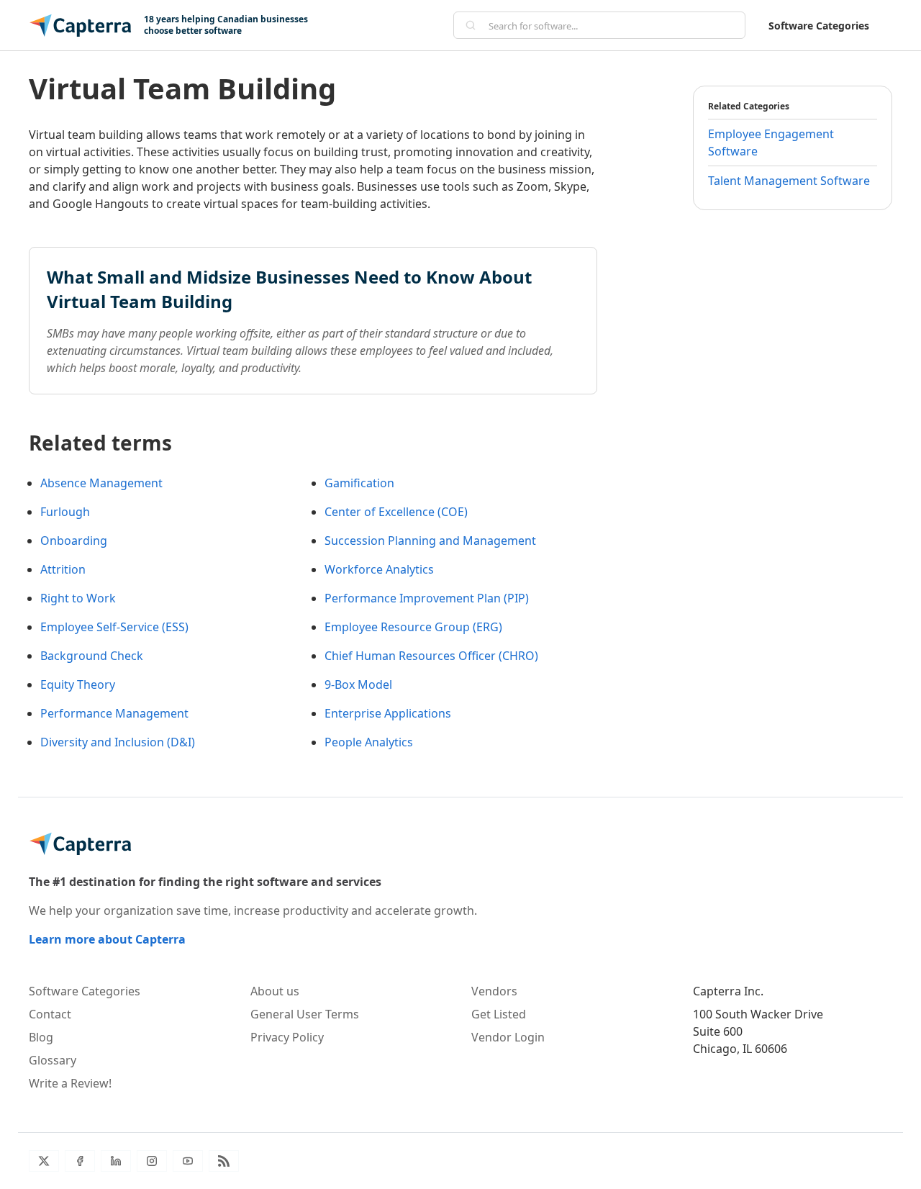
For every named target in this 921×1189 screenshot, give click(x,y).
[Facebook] (80, 1161)
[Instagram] (152, 1161)
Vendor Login (508, 1037)
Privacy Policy (287, 1037)
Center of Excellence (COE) (396, 512)
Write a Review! (70, 1083)
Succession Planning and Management (430, 540)
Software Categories (818, 25)
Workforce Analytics (379, 569)
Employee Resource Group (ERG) (413, 627)
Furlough (65, 512)
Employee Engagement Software (771, 142)
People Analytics (369, 742)
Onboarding (73, 540)
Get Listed (498, 1014)
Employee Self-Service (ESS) (114, 627)
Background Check (91, 656)
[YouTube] (188, 1161)
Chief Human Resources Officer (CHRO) (431, 656)
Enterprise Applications (388, 713)
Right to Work (78, 598)
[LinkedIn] (116, 1161)
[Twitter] (44, 1161)
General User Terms (304, 1014)
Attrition (63, 569)
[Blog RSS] (224, 1161)
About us (274, 991)
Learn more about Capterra (107, 939)
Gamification (359, 483)
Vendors (494, 991)
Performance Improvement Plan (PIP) (427, 598)
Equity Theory (77, 684)
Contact (50, 1014)
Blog (41, 1037)
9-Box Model (358, 684)
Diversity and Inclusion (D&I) (117, 742)
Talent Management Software (789, 181)
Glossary (52, 1060)
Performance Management (114, 713)
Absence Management (101, 483)
